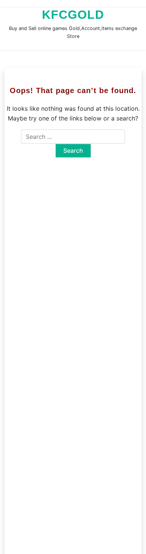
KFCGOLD (73, 14)
